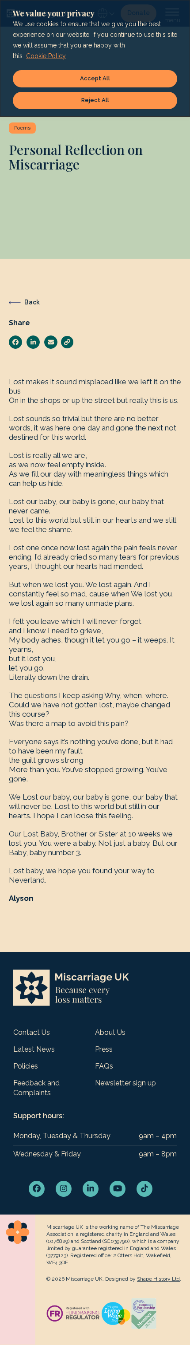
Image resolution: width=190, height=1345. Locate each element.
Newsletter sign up (125, 1083)
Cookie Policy (46, 55)
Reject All (95, 100)
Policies (25, 1066)
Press (104, 1049)
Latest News (34, 1049)
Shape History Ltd (158, 1279)
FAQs (104, 1066)
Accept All (95, 78)
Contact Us (31, 1032)
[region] (95, 58)
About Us (110, 1032)
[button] (15, 342)
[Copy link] (67, 342)
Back (32, 302)
